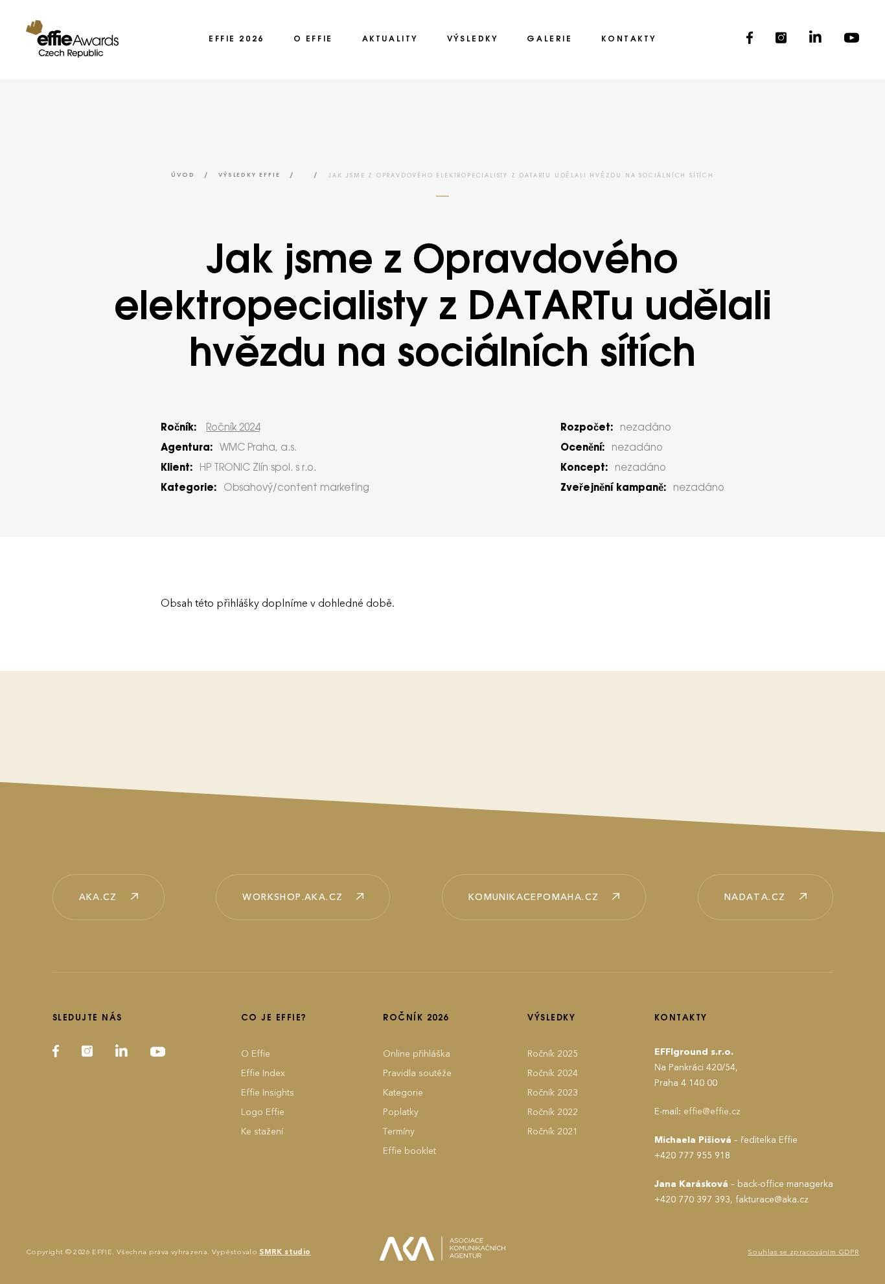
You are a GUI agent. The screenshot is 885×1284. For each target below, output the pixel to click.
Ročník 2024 (233, 428)
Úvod (182, 175)
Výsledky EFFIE (249, 175)
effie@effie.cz (712, 1111)
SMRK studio (284, 1252)
